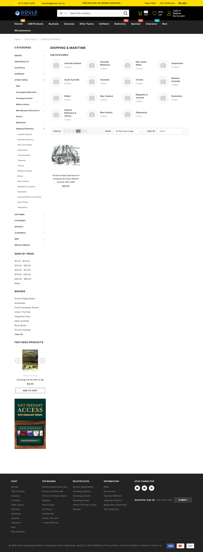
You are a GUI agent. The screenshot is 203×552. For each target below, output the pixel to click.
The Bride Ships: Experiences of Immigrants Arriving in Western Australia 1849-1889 (65, 178)
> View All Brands (50, 522)
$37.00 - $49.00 (23, 274)
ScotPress (47, 509)
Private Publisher (23, 330)
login (175, 10)
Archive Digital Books (83, 487)
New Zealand (23, 181)
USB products (35, 23)
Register (177, 13)
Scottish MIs (48, 513)
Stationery (120, 23)
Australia (54, 23)
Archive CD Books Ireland (54, 495)
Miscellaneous (23, 30)
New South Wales (25, 145)
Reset (17, 283)
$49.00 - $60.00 (23, 279)
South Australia (24, 155)
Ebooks (19, 23)
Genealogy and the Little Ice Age (30, 380)
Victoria (21, 165)
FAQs (106, 487)
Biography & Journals (26, 186)
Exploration (22, 192)
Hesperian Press (22, 316)
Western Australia (25, 171)
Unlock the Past (22, 312)
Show (108, 131)
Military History (22, 104)
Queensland (22, 150)
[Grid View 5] (84, 131)
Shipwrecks (22, 207)
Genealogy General (24, 98)
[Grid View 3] (73, 131)
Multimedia (21, 122)
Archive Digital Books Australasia (25, 300)
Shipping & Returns (113, 500)
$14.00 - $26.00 (23, 265)
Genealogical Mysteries (26, 92)
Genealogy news (81, 500)
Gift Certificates (167, 3)
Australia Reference (26, 139)
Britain (20, 176)
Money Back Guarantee (115, 504)
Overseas (69, 23)
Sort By (151, 131)
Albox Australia (22, 321)
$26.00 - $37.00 (23, 270)
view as (57, 131)
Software (104, 23)
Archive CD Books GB (52, 491)
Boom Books (21, 325)
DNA (18, 86)
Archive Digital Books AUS (54, 487)
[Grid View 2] (69, 131)
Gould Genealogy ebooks (27, 307)
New (164, 23)
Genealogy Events (81, 495)
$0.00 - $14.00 (22, 261)
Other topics (87, 23)
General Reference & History (29, 197)
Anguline (46, 500)
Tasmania (22, 160)
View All (18, 334)
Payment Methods (112, 495)
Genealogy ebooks (82, 491)
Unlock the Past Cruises (84, 504)
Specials (136, 23)
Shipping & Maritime (25, 129)
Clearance (151, 23)
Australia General (25, 134)
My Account (179, 16)
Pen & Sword (48, 504)
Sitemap (77, 509)
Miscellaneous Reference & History (27, 113)
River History (23, 202)
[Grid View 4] (78, 131)
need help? (150, 3)
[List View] (65, 131)
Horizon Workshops (66, 545)
